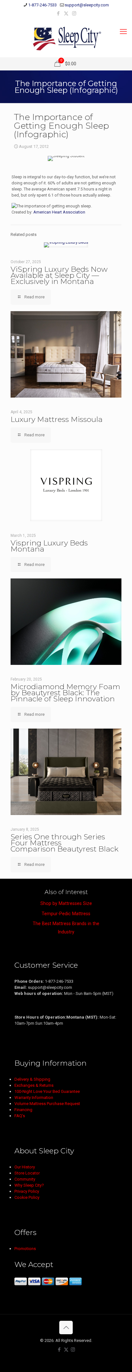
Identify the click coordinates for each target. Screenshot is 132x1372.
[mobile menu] (123, 31)
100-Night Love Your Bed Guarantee (47, 1091)
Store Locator (27, 1173)
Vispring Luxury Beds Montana (49, 545)
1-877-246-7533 (42, 5)
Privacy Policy (26, 1191)
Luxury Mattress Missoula (57, 419)
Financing (23, 1109)
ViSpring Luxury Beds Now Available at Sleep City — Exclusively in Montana (59, 275)
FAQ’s (19, 1115)
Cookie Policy (26, 1197)
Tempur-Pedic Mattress (66, 913)
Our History (24, 1167)
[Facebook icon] (58, 13)
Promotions (25, 1248)
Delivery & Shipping (32, 1079)
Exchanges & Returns (34, 1085)
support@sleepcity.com (87, 5)
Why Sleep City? (29, 1185)
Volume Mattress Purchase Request (47, 1103)
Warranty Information (33, 1097)
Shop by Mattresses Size (66, 903)
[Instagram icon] (74, 13)
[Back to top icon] (66, 1327)
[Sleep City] (66, 38)
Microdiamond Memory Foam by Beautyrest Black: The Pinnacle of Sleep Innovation (65, 692)
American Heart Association (59, 212)
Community (24, 1179)
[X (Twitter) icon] (66, 13)
